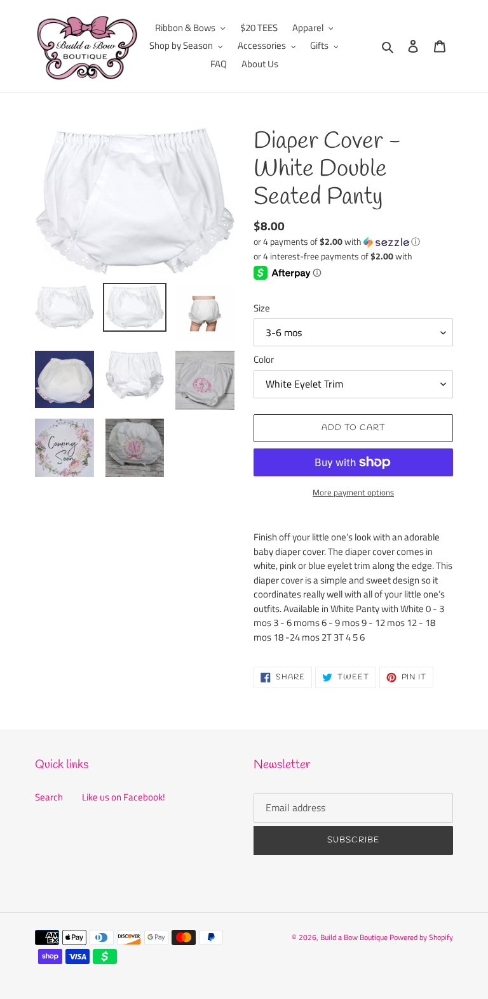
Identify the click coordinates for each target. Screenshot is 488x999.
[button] (337, 241)
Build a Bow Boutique (354, 937)
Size (262, 308)
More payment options (353, 492)
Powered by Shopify (421, 937)
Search (49, 797)
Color (264, 360)
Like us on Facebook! (123, 797)
